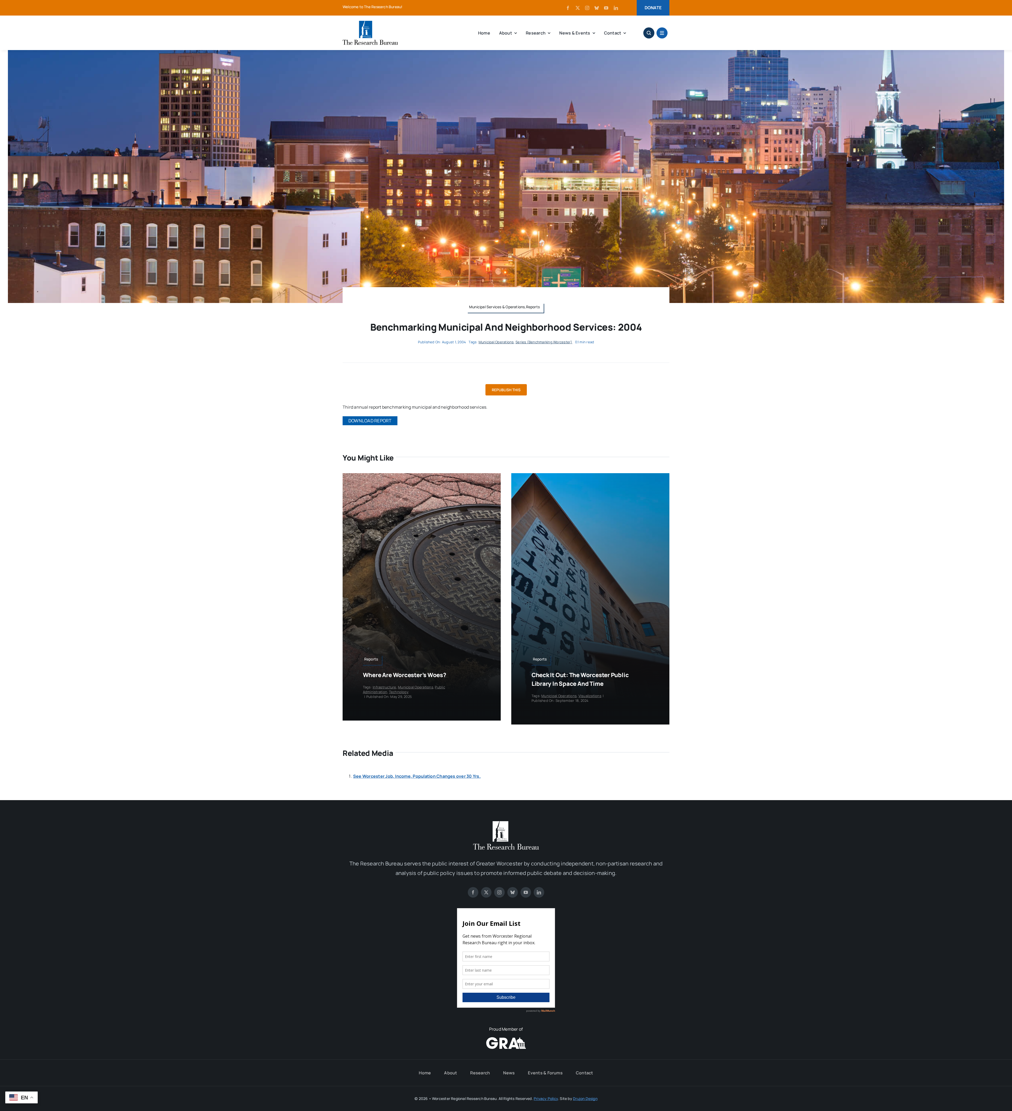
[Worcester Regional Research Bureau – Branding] (370, 23)
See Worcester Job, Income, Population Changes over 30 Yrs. (417, 776)
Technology (398, 691)
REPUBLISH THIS (506, 389)
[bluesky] (597, 8)
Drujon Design (585, 1098)
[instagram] (587, 8)
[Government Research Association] (506, 1039)
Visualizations (589, 695)
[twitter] (578, 8)
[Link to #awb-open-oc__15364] (662, 32)
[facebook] (568, 8)
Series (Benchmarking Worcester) (543, 342)
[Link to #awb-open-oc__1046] (648, 32)
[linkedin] (616, 8)
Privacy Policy (546, 1098)
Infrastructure (384, 687)
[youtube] (606, 8)
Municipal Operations (496, 342)
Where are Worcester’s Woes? (404, 675)
